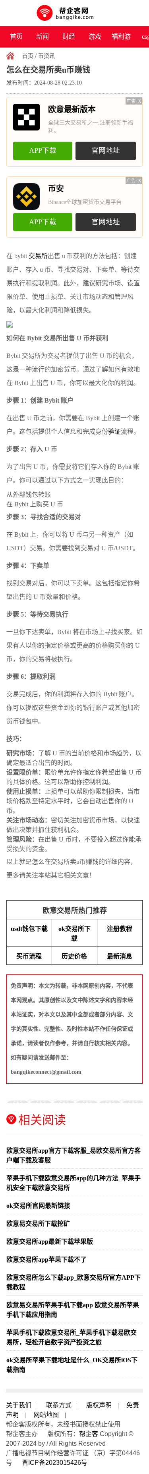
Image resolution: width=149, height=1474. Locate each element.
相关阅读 (42, 1119)
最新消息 (119, 956)
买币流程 (29, 956)
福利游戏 (121, 40)
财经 (68, 36)
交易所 (38, 256)
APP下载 (42, 150)
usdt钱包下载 (29, 928)
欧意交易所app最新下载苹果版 (49, 1241)
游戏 (95, 36)
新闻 (42, 36)
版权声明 (99, 1405)
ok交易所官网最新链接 (38, 1205)
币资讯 (46, 56)
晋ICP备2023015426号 (54, 1462)
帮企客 (88, 1434)
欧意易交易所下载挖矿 (38, 1223)
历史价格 (74, 956)
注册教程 (119, 928)
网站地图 (46, 1414)
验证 (114, 431)
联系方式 (59, 1405)
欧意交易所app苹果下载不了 (46, 1259)
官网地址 (105, 150)
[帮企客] (74, 13)
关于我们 (18, 1405)
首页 (16, 36)
